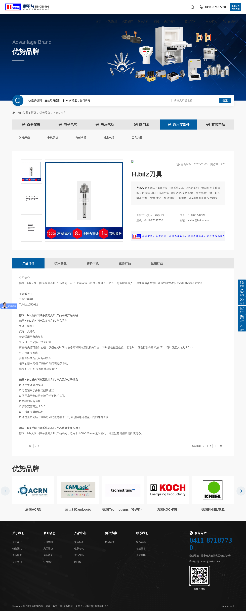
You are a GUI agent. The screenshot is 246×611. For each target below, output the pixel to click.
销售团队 (17, 548)
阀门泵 (144, 124)
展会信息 (48, 555)
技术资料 (48, 562)
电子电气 (70, 124)
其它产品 (218, 124)
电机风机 (52, 137)
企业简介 (17, 541)
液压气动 (107, 124)
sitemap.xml (227, 606)
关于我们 (169, 21)
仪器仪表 (33, 124)
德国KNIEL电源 (213, 509)
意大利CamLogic (78, 509)
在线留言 (141, 548)
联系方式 (141, 541)
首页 (98, 21)
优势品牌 (127, 21)
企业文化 (17, 562)
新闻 (156, 21)
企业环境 (17, 555)
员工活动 (48, 548)
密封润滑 (80, 137)
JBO (37, 446)
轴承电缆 (109, 137)
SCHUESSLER (201, 446)
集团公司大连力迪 (236, 7)
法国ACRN (33, 509)
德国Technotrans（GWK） (123, 509)
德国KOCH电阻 (168, 509)
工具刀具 (137, 137)
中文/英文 (211, 21)
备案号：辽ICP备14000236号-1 (92, 606)
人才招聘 (141, 555)
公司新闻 (48, 541)
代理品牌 (111, 21)
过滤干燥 (24, 137)
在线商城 (233, 21)
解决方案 (143, 21)
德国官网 (190, 21)
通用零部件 (181, 124)
